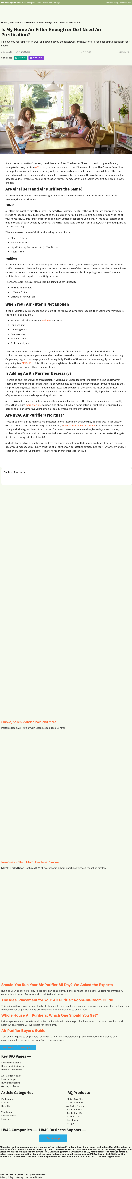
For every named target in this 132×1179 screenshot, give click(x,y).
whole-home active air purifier (79, 425)
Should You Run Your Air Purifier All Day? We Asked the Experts (57, 985)
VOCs (37, 167)
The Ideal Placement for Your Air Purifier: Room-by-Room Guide (57, 1000)
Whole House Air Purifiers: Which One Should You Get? (49, 1015)
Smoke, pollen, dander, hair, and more (28, 722)
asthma (46, 320)
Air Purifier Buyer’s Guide (23, 1030)
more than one (34, 404)
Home (4, 22)
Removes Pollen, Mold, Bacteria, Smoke (30, 862)
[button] (128, 472)
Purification (15, 22)
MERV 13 (26, 363)
